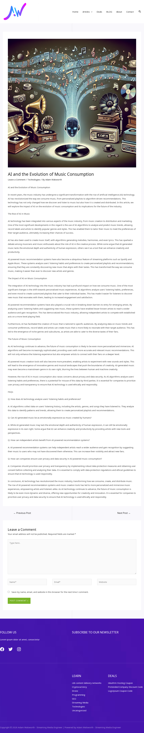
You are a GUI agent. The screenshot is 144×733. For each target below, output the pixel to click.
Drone (75, 690)
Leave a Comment (16, 179)
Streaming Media (80, 702)
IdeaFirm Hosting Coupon (120, 683)
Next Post (123, 513)
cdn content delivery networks (86, 683)
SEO (74, 698)
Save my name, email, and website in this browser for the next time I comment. (50, 592)
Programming (78, 694)
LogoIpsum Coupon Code (120, 690)
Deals (99, 11)
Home (75, 11)
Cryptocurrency (79, 686)
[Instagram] (19, 649)
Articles (86, 11)
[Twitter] (10, 649)
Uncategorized (79, 710)
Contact (130, 11)
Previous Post (22, 513)
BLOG (109, 11)
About (119, 11)
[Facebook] (2, 649)
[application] (91, 12)
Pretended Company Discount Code (125, 686)
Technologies (33, 179)
